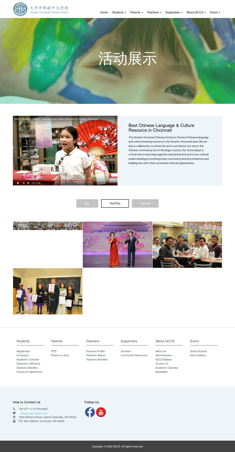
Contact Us (162, 363)
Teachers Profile (95, 351)
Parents (135, 12)
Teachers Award (95, 355)
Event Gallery (198, 355)
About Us (161, 351)
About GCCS (195, 12)
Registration (23, 351)
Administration (164, 355)
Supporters (172, 12)
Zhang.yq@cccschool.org (34, 412)
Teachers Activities (97, 359)
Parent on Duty (60, 355)
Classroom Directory (28, 363)
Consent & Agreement (29, 371)
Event (214, 12)
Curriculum (23, 355)
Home (104, 12)
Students (118, 12)
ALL (87, 203)
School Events (198, 351)
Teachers (153, 12)
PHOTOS (115, 203)
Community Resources (134, 355)
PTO (53, 351)
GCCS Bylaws (164, 359)
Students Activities (27, 367)
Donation (126, 351)
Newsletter (162, 371)
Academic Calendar (28, 359)
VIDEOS (145, 203)
